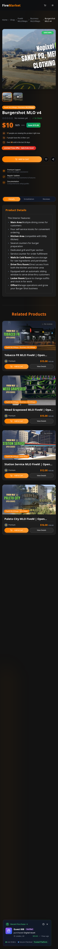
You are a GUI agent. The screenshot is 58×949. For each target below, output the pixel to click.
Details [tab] (11, 199)
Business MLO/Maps (35, 19)
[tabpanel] (29, 251)
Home (4, 20)
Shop (12, 20)
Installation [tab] (29, 199)
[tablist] (29, 199)
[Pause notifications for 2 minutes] (43, 924)
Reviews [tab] (46, 199)
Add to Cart (23, 159)
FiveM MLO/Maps (23, 19)
